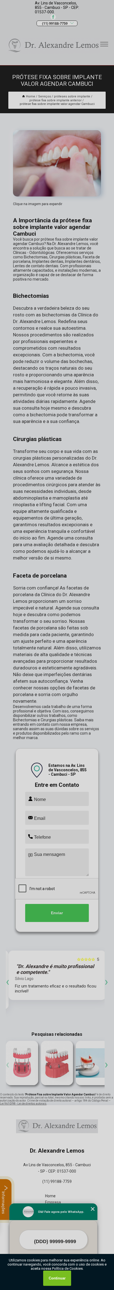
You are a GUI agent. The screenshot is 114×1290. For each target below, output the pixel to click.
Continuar (57, 1278)
